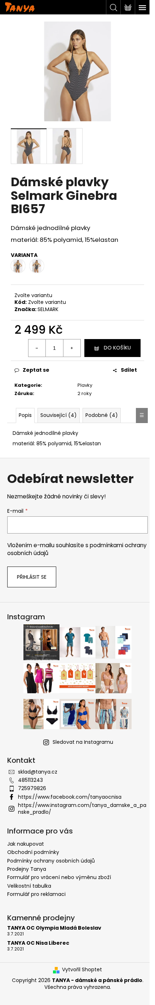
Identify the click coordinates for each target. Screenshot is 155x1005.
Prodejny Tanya (26, 869)
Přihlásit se (31, 577)
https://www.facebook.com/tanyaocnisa (69, 796)
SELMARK (47, 309)
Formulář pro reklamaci (36, 894)
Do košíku (117, 347)
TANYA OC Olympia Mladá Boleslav (54, 928)
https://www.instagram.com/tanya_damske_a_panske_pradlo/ (82, 809)
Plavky (85, 385)
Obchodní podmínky (33, 852)
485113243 (30, 780)
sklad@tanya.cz (37, 771)
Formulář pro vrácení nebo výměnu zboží (59, 877)
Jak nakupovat (25, 843)
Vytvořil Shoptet (82, 969)
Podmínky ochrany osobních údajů (51, 860)
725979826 (32, 788)
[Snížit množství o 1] (37, 348)
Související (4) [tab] (58, 415)
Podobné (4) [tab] (101, 415)
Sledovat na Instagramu (83, 742)
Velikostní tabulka (29, 885)
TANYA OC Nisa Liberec (38, 943)
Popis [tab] (25, 415)
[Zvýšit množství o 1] (71, 348)
